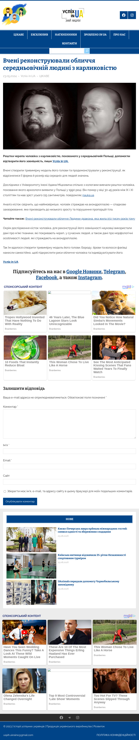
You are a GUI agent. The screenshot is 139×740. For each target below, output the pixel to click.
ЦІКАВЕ (44, 76)
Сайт (6, 475)
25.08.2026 (63, 536)
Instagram (90, 277)
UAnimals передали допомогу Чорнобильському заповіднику (88, 583)
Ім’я (6, 445)
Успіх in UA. (60, 161)
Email (7, 460)
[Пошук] (86, 50)
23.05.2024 (10, 76)
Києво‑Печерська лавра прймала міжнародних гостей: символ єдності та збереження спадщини (92, 530)
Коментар (10, 406)
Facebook (46, 277)
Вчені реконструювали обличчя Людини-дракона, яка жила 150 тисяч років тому (80, 218)
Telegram (114, 271)
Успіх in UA (10, 261)
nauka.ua (88, 195)
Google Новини (84, 271)
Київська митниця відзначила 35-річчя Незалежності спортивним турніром (92, 557)
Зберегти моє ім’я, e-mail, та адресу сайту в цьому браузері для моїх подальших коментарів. (70, 491)
